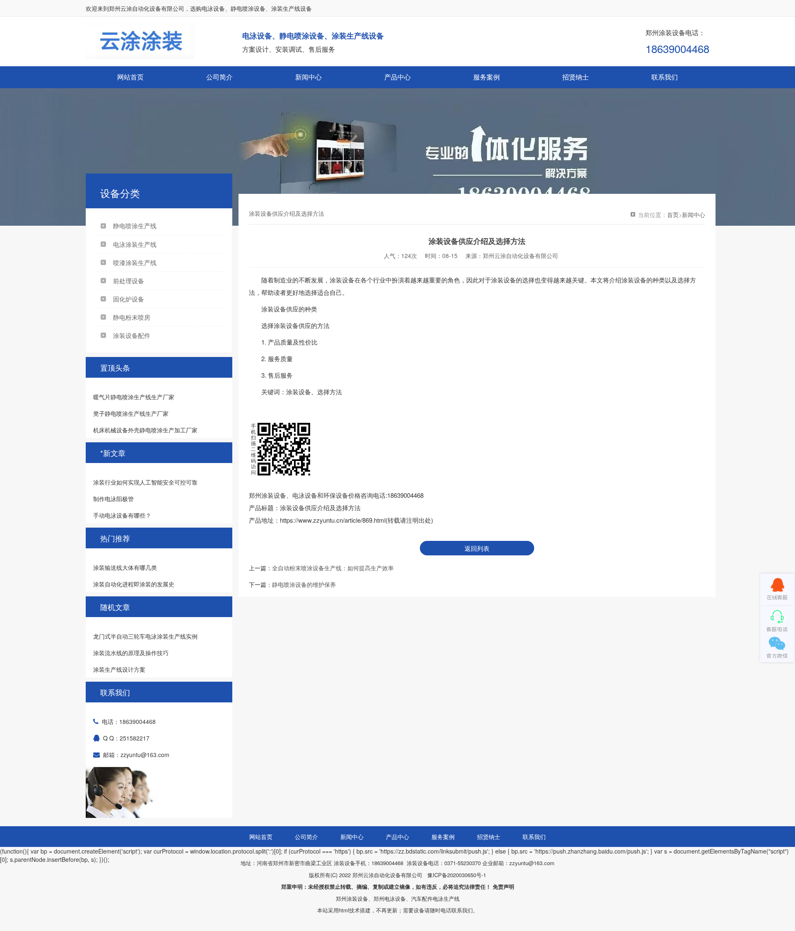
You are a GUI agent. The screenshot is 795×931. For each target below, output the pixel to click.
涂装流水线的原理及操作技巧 (131, 653)
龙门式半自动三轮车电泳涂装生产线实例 (145, 636)
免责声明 (503, 886)
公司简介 (219, 77)
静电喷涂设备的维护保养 (304, 584)
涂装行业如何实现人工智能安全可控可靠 (145, 482)
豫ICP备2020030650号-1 (456, 875)
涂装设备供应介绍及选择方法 (320, 507)
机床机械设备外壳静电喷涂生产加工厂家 (145, 430)
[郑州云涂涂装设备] (777, 589)
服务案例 (486, 77)
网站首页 (130, 77)
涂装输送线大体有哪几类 (125, 567)
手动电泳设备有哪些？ (122, 515)
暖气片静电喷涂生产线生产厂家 (133, 397)
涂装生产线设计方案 (119, 669)
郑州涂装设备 (352, 898)
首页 (673, 214)
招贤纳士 (575, 77)
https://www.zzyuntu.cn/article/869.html (332, 520)
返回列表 (477, 548)
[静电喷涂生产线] (397, 138)
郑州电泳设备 (389, 898)
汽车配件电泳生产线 (435, 898)
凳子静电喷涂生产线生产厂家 (131, 413)
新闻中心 (308, 77)
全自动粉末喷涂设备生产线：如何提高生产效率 (333, 568)
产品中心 (397, 77)
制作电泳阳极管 (113, 498)
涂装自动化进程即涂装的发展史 (133, 584)
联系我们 (664, 77)
